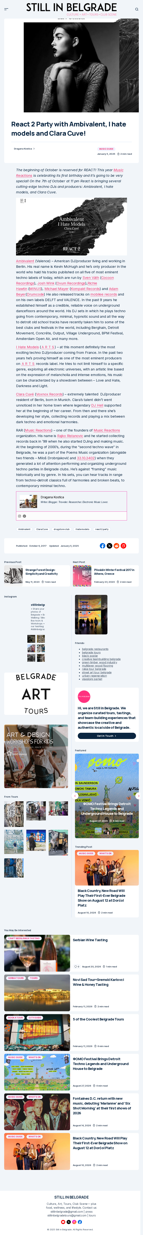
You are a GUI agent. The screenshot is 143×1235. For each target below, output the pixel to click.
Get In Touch (105, 736)
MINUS (35, 289)
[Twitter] (69, 1222)
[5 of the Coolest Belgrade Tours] (37, 1032)
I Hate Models (27, 347)
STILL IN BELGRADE (71, 1197)
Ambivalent (25, 261)
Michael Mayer (56, 289)
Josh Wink (45, 283)
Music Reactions (38, 430)
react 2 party (101, 529)
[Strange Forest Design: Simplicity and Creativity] (13, 576)
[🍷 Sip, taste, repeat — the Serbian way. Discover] (31, 639)
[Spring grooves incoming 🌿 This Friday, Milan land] (41, 648)
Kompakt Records (85, 289)
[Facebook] (80, 1222)
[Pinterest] (24, 516)
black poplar (90, 655)
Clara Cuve (42, 529)
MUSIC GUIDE (106, 148)
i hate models (82, 529)
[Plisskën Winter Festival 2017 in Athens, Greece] (82, 576)
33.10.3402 (86, 458)
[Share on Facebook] (102, 545)
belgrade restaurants (95, 649)
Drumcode (35, 294)
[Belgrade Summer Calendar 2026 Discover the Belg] (41, 639)
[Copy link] (123, 545)
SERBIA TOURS (16, 978)
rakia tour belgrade (94, 669)
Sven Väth (90, 278)
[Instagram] (19, 516)
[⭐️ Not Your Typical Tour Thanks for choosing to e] (31, 648)
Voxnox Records (49, 394)
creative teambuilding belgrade (101, 659)
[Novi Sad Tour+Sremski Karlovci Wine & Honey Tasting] (37, 993)
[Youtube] (63, 1222)
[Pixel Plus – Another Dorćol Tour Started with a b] (31, 658)
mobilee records (103, 294)
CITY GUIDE (35, 1017)
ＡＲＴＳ (48, 347)
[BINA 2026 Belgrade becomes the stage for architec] (41, 658)
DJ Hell (97, 405)
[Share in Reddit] (116, 545)
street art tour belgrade (96, 672)
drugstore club (62, 529)
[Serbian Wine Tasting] (107, 796)
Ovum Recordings (71, 283)
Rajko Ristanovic (70, 436)
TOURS (34, 978)
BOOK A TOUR (15, 1017)
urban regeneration (94, 675)
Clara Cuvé (25, 394)
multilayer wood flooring (97, 665)
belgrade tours (91, 652)
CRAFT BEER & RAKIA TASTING (24, 938)
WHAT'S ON (105, 853)
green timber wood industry (99, 662)
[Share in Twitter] (109, 545)
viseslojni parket (92, 679)
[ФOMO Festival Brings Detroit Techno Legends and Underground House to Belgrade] (37, 1072)
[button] (6, 9)
